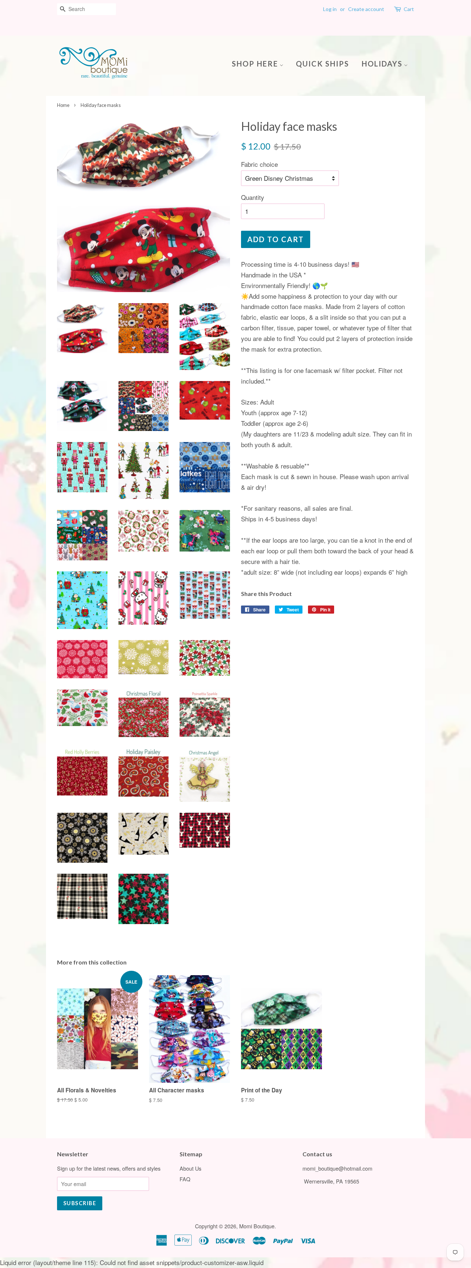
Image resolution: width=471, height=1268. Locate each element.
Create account (366, 9)
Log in (330, 9)
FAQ (185, 1179)
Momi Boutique (257, 1226)
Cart (409, 9)
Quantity (252, 197)
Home (63, 105)
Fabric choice (259, 164)
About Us (190, 1168)
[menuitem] (260, 63)
